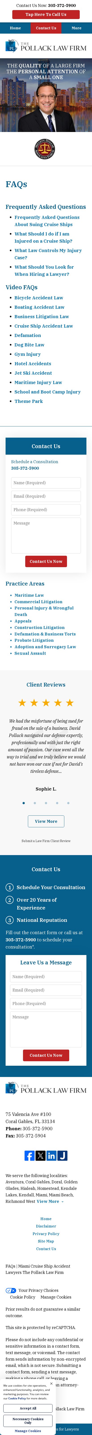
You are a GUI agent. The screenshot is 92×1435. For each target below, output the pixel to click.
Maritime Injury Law (38, 382)
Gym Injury (28, 354)
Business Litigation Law (42, 316)
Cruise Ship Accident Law (44, 326)
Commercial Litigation (39, 601)
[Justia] (62, 1156)
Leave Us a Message (46, 962)
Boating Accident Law (40, 307)
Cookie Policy (22, 1297)
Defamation (28, 335)
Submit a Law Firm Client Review (46, 841)
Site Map (46, 1241)
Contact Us (46, 28)
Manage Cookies (56, 1297)
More (77, 28)
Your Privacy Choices (39, 1290)
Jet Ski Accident (33, 373)
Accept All (28, 1408)
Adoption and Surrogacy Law (45, 646)
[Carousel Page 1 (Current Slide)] (23, 803)
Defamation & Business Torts (45, 634)
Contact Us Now (46, 561)
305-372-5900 (37, 1129)
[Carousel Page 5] (68, 803)
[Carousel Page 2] (34, 803)
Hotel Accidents (33, 364)
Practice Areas (25, 583)
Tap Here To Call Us (45, 14)
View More (46, 821)
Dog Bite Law (29, 345)
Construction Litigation (40, 627)
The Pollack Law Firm (63, 1408)
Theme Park (29, 401)
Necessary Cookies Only (28, 1421)
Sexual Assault (30, 653)
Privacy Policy (46, 1234)
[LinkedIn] (51, 1156)
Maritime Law (29, 595)
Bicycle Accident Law (39, 298)
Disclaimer (46, 1226)
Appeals (23, 621)
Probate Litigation (34, 640)
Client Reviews (46, 684)
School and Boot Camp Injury (48, 392)
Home (15, 28)
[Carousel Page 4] (57, 803)
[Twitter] (41, 1156)
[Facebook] (30, 1156)
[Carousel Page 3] (46, 803)
